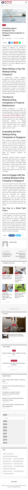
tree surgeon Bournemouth (8, 473)
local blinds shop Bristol (7, 466)
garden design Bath (7, 461)
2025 (5, 421)
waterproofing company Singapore (11, 115)
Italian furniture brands (18, 463)
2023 (5, 427)
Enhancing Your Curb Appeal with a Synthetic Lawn (7, 255)
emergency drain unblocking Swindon (10, 456)
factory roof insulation (7, 458)
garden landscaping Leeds (17, 461)
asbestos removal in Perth (8, 453)
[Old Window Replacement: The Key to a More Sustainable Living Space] (7, 288)
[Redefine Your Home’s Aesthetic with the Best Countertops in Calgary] (20, 270)
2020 (5, 437)
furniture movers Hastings (18, 458)
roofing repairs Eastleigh (18, 471)
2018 (5, 443)
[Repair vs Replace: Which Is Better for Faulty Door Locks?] (7, 270)
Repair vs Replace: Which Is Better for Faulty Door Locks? (14, 329)
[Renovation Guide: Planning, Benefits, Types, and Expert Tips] (5, 336)
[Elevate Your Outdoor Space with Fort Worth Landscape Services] (20, 288)
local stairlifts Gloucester (19, 466)
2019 (5, 440)
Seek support (14, 481)
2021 (5, 434)
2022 (5, 430)
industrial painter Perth (7, 463)
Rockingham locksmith (7, 471)
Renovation (14, 360)
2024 (5, 424)
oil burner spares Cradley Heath (9, 468)
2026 (5, 415)
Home (4, 25)
